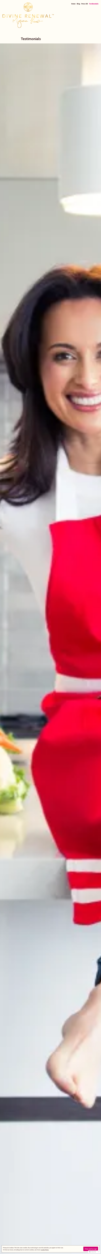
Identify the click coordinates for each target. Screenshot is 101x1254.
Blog (78, 3)
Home (73, 3)
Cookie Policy (45, 1250)
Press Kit (84, 3)
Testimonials (93, 3)
